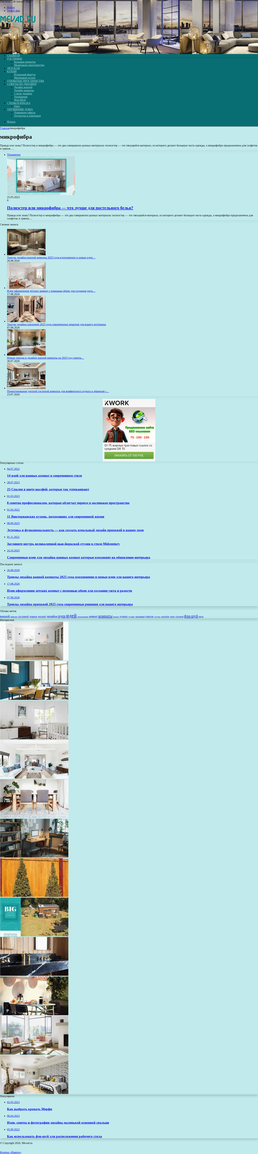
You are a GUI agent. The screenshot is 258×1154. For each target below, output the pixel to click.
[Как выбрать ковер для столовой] (34, 817)
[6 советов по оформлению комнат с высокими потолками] (34, 777)
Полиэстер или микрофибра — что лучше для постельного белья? (70, 208)
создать (157, 617)
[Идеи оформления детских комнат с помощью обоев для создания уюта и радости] (26, 287)
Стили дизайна (23, 93)
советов (149, 616)
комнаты (105, 616)
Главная (4, 128)
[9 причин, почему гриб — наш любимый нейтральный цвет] (34, 659)
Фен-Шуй (20, 99)
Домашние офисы (24, 112)
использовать (82, 617)
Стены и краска (18, 103)
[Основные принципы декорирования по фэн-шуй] (34, 1053)
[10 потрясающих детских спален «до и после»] (34, 1093)
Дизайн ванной (23, 87)
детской (42, 616)
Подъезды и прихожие (27, 115)
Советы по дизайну (22, 84)
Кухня (12, 71)
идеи (61, 616)
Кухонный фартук (25, 74)
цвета (201, 616)
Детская (13, 68)
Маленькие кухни (24, 77)
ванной (5, 616)
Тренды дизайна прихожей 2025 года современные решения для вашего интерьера (56, 324)
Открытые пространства (25, 80)
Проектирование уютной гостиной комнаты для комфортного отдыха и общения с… (58, 391)
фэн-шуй (191, 616)
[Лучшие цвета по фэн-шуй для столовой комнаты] (34, 698)
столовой (179, 616)
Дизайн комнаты (24, 90)
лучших (131, 617)
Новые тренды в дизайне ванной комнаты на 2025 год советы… (45, 357)
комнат (93, 616)
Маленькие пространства (29, 65)
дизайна (52, 616)
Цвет (17, 106)
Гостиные (14, 58)
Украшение (21, 96)
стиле (172, 616)
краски (116, 617)
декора (33, 616)
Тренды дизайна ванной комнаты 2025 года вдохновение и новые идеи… (51, 257)
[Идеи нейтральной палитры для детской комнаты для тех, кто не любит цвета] (34, 738)
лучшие (124, 616)
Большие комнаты (25, 61)
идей (71, 615)
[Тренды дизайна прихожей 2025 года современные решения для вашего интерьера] (26, 321)
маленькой (140, 616)
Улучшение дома (20, 109)
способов (165, 616)
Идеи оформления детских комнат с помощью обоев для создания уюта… (51, 290)
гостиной (23, 616)
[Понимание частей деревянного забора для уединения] (34, 895)
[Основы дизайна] (18, 49)
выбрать (14, 617)
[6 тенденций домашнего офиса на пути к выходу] (34, 856)
